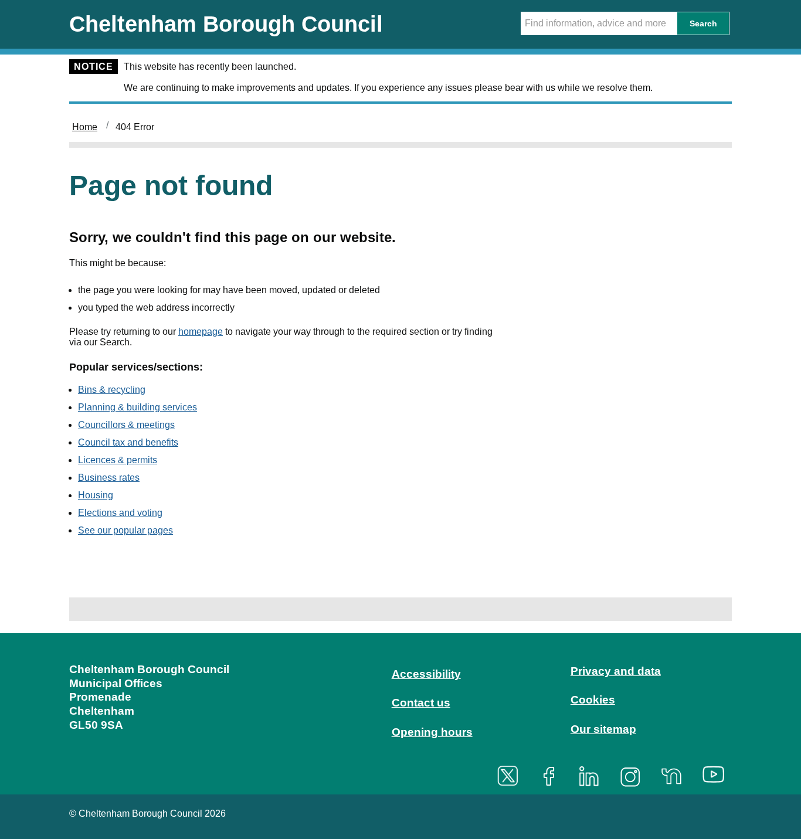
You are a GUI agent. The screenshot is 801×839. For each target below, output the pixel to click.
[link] (400, 712)
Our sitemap (603, 729)
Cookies (593, 700)
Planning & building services (137, 407)
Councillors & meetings (126, 425)
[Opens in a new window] (512, 776)
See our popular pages (125, 530)
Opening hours (432, 732)
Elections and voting (120, 513)
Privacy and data (616, 671)
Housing (95, 495)
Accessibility (426, 674)
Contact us (421, 703)
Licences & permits (117, 460)
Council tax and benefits (128, 442)
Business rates (109, 478)
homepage (200, 332)
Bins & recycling (111, 390)
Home (84, 127)
